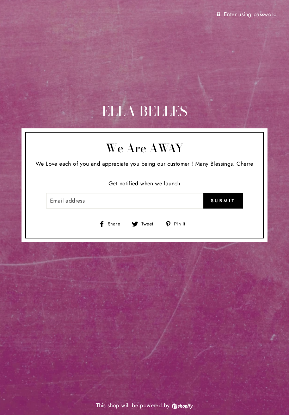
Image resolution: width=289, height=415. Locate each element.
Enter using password (250, 14)
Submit (223, 200)
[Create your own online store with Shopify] (182, 405)
